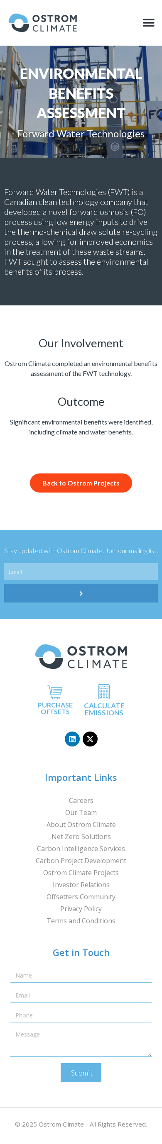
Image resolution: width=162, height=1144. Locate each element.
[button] (148, 23)
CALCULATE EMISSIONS (104, 709)
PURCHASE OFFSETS (55, 708)
